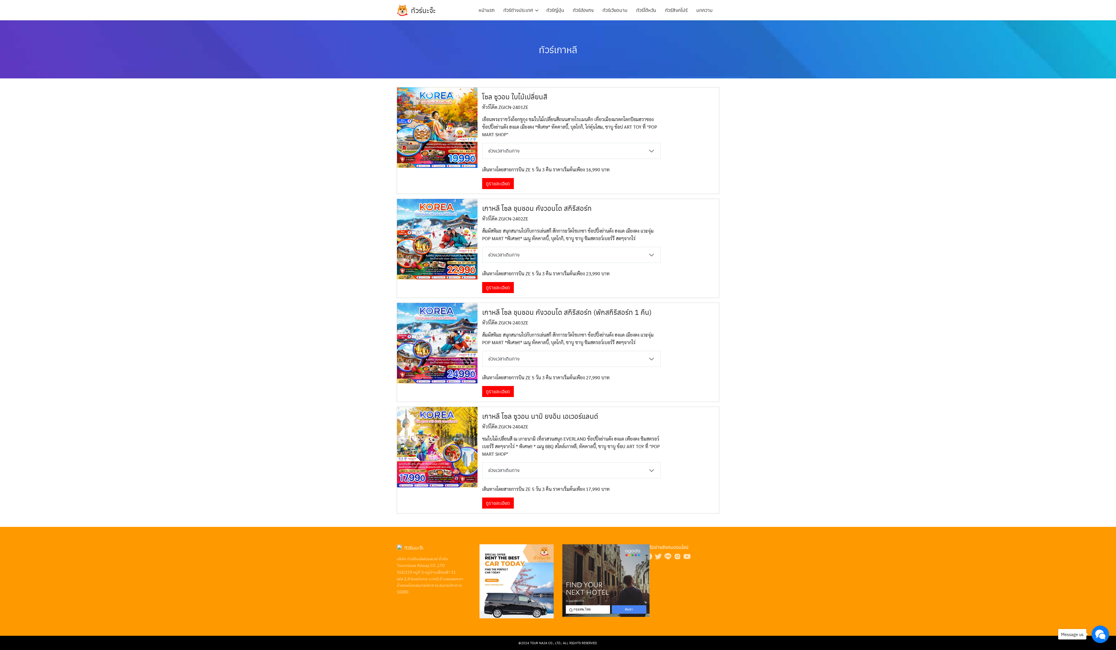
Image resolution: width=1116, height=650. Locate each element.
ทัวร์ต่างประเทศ (518, 10)
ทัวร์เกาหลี (558, 49)
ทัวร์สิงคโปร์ (676, 10)
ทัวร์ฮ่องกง (583, 10)
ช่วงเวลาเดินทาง (504, 150)
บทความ (704, 10)
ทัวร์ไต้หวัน (646, 10)
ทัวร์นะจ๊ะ (423, 10)
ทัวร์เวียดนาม (614, 10)
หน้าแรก (487, 10)
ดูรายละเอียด (498, 183)
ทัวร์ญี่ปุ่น (555, 10)
